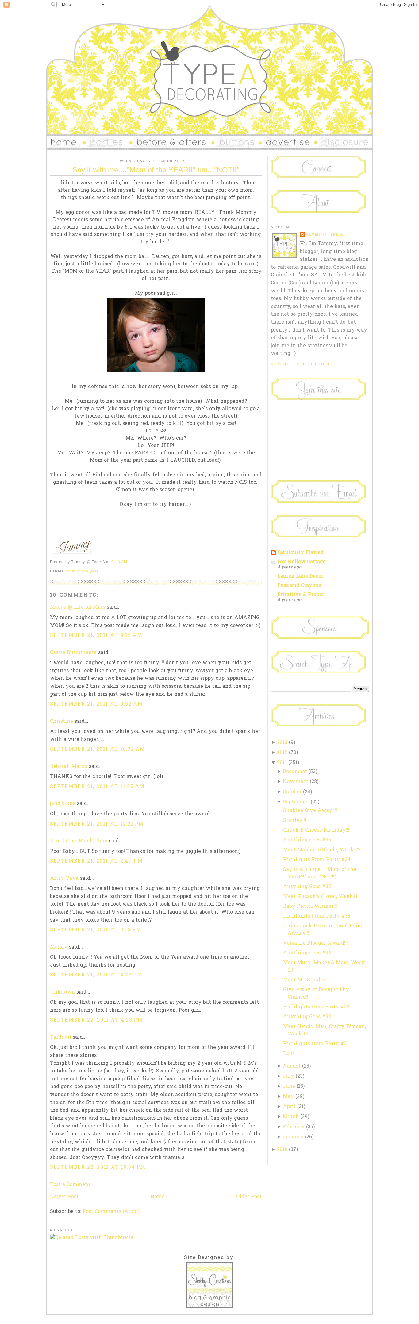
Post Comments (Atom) (111, 1211)
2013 (282, 742)
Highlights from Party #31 (316, 1044)
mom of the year (82, 571)
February (294, 1127)
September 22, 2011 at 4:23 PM (96, 1020)
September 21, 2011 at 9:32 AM (96, 704)
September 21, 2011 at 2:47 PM (96, 861)
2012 (282, 752)
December (295, 772)
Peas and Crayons (299, 585)
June (289, 1086)
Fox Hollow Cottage (301, 562)
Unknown (62, 992)
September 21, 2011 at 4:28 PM (96, 975)
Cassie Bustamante (73, 652)
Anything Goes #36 (307, 840)
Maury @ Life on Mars (77, 607)
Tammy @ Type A (324, 234)
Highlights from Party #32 (316, 1007)
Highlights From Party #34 (317, 860)
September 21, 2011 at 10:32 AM (97, 749)
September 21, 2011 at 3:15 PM (95, 930)
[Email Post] (129, 562)
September (296, 802)
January (293, 1137)
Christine (61, 721)
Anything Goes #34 (307, 953)
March (291, 1117)
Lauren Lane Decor (300, 576)
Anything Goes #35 (307, 887)
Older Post (249, 1197)
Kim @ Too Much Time (78, 841)
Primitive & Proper (300, 594)
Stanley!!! (294, 820)
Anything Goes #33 (307, 1017)
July (288, 1076)
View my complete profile (302, 364)
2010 (282, 1149)
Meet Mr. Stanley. (305, 980)
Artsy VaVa (64, 878)
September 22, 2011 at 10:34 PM (98, 1167)
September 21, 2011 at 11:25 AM (97, 787)
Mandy (58, 947)
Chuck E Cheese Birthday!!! (316, 830)
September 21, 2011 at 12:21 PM (97, 824)
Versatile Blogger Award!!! (315, 943)
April (289, 1106)
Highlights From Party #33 (316, 916)
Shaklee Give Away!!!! (310, 810)
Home (157, 1197)
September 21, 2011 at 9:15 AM (96, 635)
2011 (282, 763)
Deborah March (68, 766)
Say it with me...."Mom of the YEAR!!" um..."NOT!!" (156, 170)
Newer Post (64, 1197)
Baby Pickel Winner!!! (310, 906)
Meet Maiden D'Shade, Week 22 (322, 850)
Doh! (288, 1053)
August (292, 1066)
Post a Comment (70, 1184)
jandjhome (62, 803)
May (288, 1096)
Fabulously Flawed (300, 552)
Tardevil (60, 1037)
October (292, 792)
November (295, 782)
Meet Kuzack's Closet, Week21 (320, 896)
